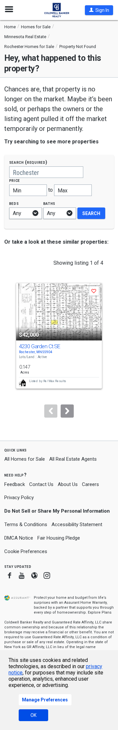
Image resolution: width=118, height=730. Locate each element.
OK (33, 715)
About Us (68, 484)
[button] (99, 10)
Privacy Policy (19, 497)
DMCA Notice (18, 538)
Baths (49, 203)
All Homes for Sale (24, 459)
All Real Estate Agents (73, 459)
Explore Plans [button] (99, 612)
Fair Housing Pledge (58, 538)
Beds (14, 203)
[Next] (67, 411)
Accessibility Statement (76, 524)
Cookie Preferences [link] (25, 551)
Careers (90, 484)
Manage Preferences (45, 699)
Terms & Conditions (25, 524)
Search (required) (28, 162)
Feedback (14, 484)
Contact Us (41, 484)
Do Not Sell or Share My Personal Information (57, 511)
